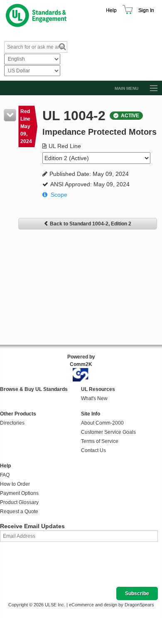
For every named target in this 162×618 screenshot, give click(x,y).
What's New (94, 398)
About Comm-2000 (102, 423)
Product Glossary (19, 502)
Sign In (146, 10)
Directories (12, 423)
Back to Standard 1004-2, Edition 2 (90, 224)
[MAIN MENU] (150, 89)
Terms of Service (99, 441)
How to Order (15, 484)
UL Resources (98, 389)
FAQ (5, 475)
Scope (59, 194)
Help (111, 10)
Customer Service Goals (108, 432)
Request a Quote (19, 511)
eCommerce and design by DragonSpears (111, 604)
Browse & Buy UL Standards (34, 389)
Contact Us (93, 450)
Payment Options (19, 493)
